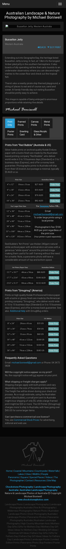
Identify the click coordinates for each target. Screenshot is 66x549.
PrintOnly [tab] (10, 123)
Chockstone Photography (19, 487)
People (44, 474)
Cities (28, 474)
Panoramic (13, 477)
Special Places (36, 477)
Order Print (55, 185)
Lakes (21, 474)
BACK (43, 47)
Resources (40, 480)
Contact (29, 480)
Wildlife (36, 474)
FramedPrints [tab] (22, 123)
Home (9, 471)
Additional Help (17, 311)
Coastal (17, 471)
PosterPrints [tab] (11, 133)
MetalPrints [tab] (47, 123)
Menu (6, 4)
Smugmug (44, 206)
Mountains (28, 471)
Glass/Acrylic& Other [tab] (40, 133)
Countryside (41, 471)
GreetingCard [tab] (24, 133)
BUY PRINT (55, 47)
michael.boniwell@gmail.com (48, 214)
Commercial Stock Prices (26, 420)
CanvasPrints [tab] (35, 123)
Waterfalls (54, 471)
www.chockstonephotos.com (33, 499)
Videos (48, 477)
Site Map (51, 480)
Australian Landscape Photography (38, 490)
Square (24, 477)
